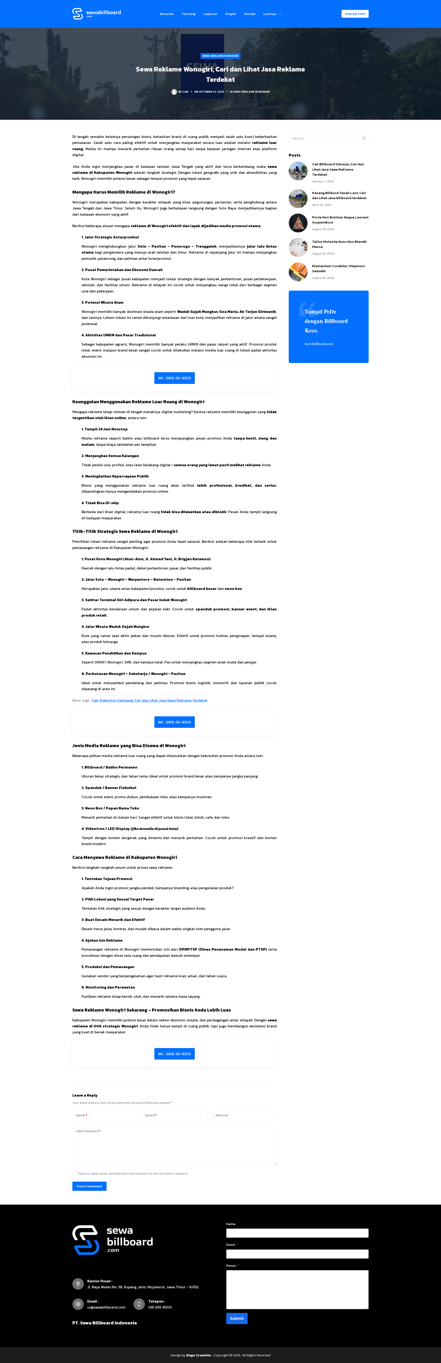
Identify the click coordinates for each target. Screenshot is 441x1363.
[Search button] (364, 138)
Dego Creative (198, 1355)
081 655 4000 (160, 1307)
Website (221, 1115)
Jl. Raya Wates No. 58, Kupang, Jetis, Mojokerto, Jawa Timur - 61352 (143, 1287)
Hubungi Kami (355, 13)
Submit (237, 1318)
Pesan (232, 1265)
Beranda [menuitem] (167, 13)
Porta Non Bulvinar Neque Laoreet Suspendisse (340, 219)
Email (150, 1115)
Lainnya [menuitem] (270, 13)
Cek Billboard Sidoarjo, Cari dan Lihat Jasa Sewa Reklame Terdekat (338, 169)
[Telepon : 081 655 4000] (139, 1304)
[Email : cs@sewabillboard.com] (78, 1304)
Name (81, 1115)
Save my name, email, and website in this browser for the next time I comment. (133, 1173)
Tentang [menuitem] (188, 13)
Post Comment (89, 1186)
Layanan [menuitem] (210, 13)
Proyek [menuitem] (230, 13)
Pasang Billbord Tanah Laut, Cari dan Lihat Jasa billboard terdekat (339, 195)
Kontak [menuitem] (249, 13)
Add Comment (88, 1131)
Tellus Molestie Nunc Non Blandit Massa (339, 244)
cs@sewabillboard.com (106, 1307)
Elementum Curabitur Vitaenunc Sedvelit (338, 268)
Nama (230, 1223)
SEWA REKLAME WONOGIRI (220, 56)
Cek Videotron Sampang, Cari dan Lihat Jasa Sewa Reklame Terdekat (149, 700)
